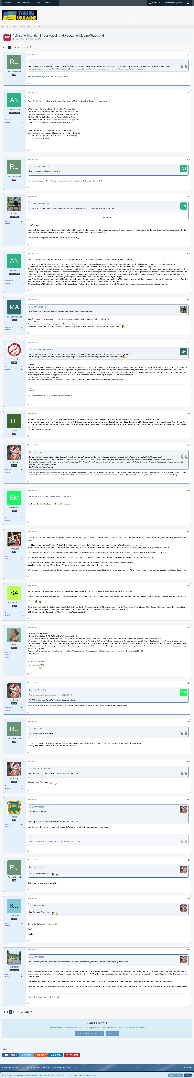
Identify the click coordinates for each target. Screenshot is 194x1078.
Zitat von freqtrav (36, 807)
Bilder (7, 657)
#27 (188, 342)
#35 (188, 721)
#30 (188, 490)
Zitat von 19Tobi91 (37, 307)
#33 (188, 628)
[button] (154, 3)
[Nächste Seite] (30, 47)
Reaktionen (8, 120)
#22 (188, 92)
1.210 (26, 47)
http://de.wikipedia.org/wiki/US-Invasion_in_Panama (47, 77)
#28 (188, 414)
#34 (188, 683)
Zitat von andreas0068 (39, 166)
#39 (188, 899)
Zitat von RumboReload (39, 768)
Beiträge (7, 122)
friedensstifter (19, 39)
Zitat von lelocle (36, 452)
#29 (188, 445)
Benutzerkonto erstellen (89, 1033)
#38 (188, 860)
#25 (188, 253)
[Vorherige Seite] (4, 47)
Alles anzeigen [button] (107, 217)
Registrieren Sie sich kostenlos (101, 1028)
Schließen (188, 1075)
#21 (188, 54)
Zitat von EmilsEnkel (38, 690)
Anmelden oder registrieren (173, 3)
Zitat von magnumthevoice (41, 349)
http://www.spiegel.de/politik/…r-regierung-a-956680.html (48, 496)
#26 (188, 300)
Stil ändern (188, 1067)
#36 (188, 761)
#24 (188, 197)
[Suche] (188, 3)
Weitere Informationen (175, 1075)
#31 (188, 532)
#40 (188, 950)
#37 (188, 800)
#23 (188, 159)
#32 (188, 586)
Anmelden (112, 1033)
